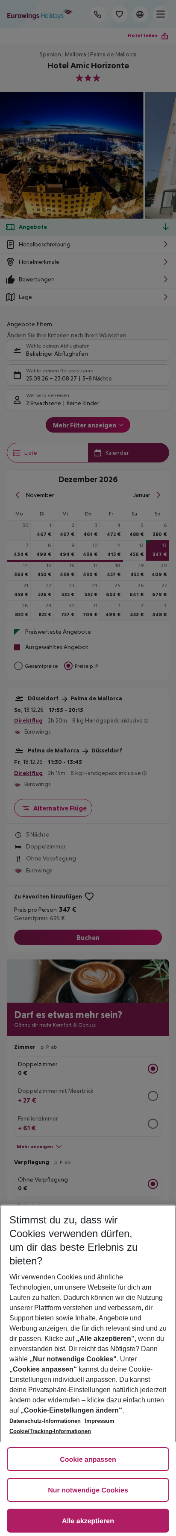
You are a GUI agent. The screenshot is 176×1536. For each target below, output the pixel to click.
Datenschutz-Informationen (45, 1421)
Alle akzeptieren (88, 1521)
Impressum (99, 1421)
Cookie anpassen (88, 1459)
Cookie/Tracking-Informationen (50, 1431)
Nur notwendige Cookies (88, 1490)
